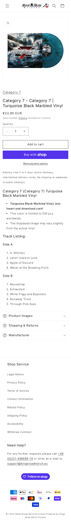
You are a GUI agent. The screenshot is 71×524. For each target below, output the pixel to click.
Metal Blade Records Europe (30, 514)
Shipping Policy (17, 415)
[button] (7, 6)
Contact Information (20, 398)
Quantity (8, 123)
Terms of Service (18, 390)
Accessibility (15, 423)
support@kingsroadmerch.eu (27, 463)
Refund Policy (16, 407)
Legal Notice (15, 374)
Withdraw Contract (19, 431)
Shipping (23, 118)
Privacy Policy (16, 382)
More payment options (35, 163)
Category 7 (12, 92)
